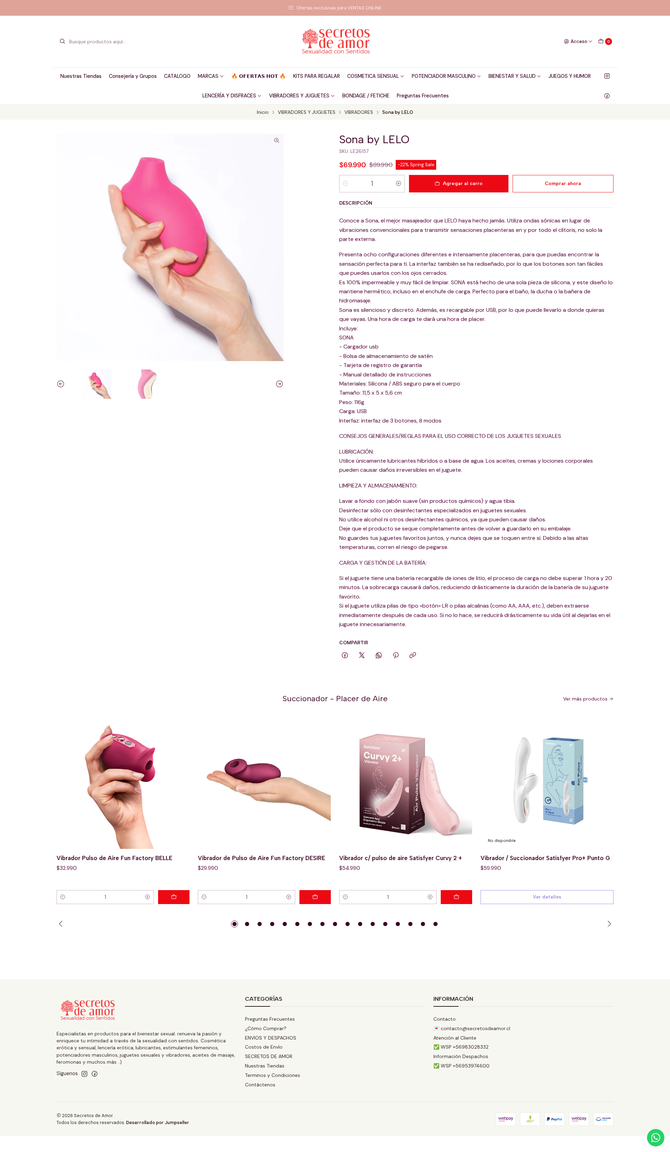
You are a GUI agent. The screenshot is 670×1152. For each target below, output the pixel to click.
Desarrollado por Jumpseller (157, 1122)
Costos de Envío (264, 1047)
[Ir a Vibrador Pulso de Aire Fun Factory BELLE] (123, 782)
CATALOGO (177, 76)
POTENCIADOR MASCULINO (444, 76)
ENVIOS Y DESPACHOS (270, 1038)
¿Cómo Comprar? (265, 1028)
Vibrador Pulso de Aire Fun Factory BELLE (114, 857)
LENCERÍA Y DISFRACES (229, 96)
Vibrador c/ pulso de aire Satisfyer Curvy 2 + (400, 857)
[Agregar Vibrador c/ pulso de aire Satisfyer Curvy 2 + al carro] (456, 897)
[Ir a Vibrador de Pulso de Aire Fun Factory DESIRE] (264, 782)
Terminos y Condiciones (272, 1075)
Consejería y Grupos (133, 76)
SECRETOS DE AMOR (268, 1056)
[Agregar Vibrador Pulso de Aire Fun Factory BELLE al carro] (173, 897)
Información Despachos (460, 1056)
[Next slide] (278, 384)
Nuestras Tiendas (81, 76)
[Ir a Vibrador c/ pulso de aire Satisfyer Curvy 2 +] (405, 782)
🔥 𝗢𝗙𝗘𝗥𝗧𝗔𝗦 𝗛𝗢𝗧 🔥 (258, 76)
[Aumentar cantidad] (398, 183)
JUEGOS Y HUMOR (570, 76)
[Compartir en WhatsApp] (379, 656)
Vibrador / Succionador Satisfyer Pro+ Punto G (545, 857)
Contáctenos (260, 1084)
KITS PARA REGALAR (316, 76)
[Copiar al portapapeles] (412, 656)
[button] (234, 924)
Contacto (444, 1019)
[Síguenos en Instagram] (607, 76)
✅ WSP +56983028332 (461, 1047)
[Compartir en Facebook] (345, 656)
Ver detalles (547, 897)
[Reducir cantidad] (345, 183)
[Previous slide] (62, 384)
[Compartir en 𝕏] (362, 656)
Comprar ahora (563, 183)
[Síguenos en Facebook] (607, 95)
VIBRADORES (358, 112)
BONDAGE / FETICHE (365, 96)
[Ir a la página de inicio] (335, 41)
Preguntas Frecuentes (423, 96)
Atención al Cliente (454, 1038)
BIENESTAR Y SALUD (512, 76)
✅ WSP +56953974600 (461, 1066)
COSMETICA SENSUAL (373, 76)
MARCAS (208, 76)
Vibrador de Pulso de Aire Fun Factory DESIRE (261, 857)
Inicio (263, 112)
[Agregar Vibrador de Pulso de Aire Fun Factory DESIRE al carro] (315, 897)
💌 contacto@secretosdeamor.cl (471, 1028)
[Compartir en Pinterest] (396, 656)
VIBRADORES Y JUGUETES (299, 96)
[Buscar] (62, 42)
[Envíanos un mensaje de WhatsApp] (655, 1137)
